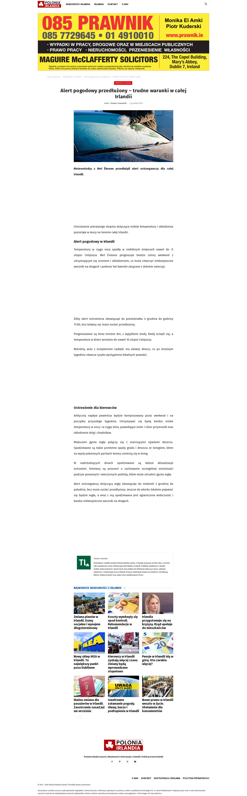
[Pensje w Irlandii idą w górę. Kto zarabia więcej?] (157, 643)
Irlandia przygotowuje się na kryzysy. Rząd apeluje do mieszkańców (157, 622)
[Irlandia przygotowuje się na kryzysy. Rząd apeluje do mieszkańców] (157, 603)
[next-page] (80, 717)
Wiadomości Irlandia (78, 4)
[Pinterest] (119, 762)
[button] (205, 4)
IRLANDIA (99, 4)
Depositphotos (156, 793)
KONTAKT (113, 4)
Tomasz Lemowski (118, 103)
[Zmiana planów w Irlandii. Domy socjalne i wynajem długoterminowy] (89, 603)
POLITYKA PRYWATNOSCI (196, 778)
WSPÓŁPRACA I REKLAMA (167, 778)
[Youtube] (135, 762)
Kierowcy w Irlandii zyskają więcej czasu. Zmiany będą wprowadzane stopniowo (123, 664)
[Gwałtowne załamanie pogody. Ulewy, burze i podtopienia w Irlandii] (123, 686)
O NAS (125, 4)
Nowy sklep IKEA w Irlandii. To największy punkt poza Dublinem (87, 662)
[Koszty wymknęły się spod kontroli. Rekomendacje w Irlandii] (123, 603)
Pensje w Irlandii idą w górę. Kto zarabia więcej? (157, 660)
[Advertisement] (123, 201)
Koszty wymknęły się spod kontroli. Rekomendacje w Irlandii (123, 622)
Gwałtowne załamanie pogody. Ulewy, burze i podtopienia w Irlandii (123, 705)
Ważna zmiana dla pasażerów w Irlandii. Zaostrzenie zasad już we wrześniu (89, 705)
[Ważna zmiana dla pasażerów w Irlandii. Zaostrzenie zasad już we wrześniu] (89, 686)
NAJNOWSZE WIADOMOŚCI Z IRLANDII (97, 588)
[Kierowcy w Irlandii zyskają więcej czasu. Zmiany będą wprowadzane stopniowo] (123, 643)
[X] (127, 762)
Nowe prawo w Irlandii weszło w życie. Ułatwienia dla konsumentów (157, 705)
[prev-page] (75, 717)
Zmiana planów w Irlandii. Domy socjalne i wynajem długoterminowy (87, 622)
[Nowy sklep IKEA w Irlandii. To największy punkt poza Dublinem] (89, 643)
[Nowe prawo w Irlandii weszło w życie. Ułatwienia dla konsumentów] (157, 686)
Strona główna (53, 77)
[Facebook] (112, 762)
